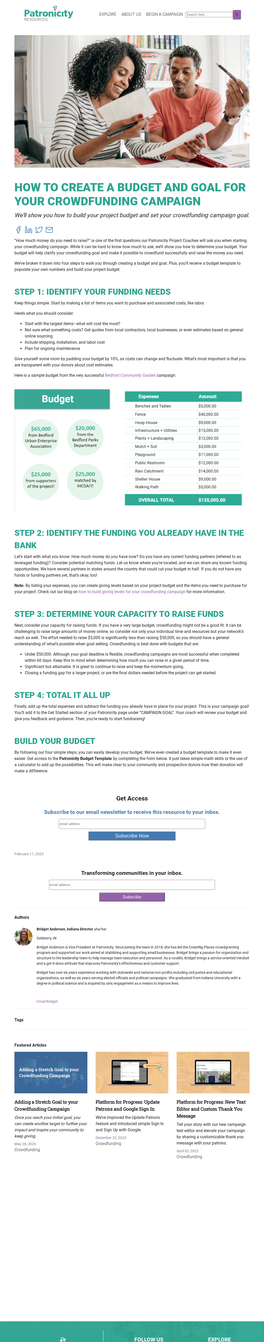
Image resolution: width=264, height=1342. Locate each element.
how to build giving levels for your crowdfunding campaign (132, 591)
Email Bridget (47, 1001)
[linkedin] (28, 231)
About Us (131, 14)
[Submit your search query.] (237, 14)
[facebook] (18, 231)
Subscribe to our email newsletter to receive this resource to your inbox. (132, 812)
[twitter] (39, 231)
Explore (107, 14)
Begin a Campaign (164, 14)
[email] (49, 231)
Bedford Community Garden (130, 375)
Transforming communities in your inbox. (132, 873)
